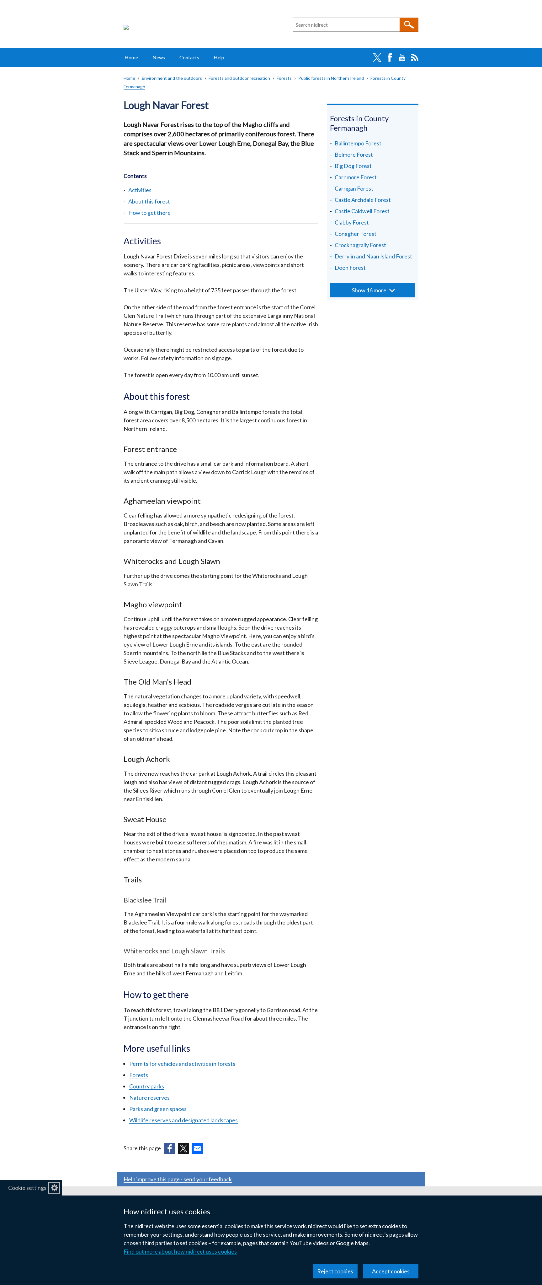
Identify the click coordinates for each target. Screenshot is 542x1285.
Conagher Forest (355, 233)
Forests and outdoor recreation (239, 78)
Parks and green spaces (158, 1108)
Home (131, 57)
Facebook (389, 57)
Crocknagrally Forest (360, 244)
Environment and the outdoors (172, 78)
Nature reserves (149, 1097)
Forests (284, 78)
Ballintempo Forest (358, 143)
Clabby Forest (352, 222)
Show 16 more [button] (369, 290)
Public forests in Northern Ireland (331, 78)
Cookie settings (27, 1187)
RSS (414, 57)
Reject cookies (335, 1271)
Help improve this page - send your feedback (178, 1179)
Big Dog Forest (353, 165)
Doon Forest (350, 267)
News (158, 57)
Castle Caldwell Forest (362, 211)
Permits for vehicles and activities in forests (182, 1063)
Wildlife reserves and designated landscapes (183, 1120)
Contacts (189, 57)
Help (219, 57)
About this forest (149, 201)
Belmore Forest (354, 154)
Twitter (377, 57)
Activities (139, 190)
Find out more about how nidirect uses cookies (180, 1251)
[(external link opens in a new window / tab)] (169, 1148)
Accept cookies (391, 1271)
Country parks (146, 1086)
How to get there (149, 212)
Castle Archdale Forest (363, 199)
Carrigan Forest (354, 188)
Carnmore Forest (356, 177)
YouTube (402, 57)
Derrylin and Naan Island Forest (373, 256)
